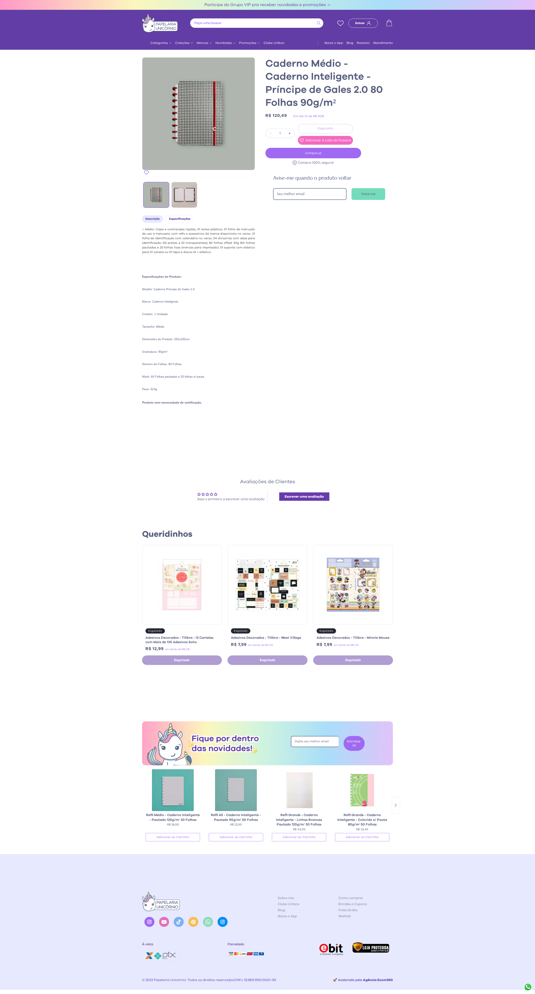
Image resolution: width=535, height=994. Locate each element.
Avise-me (368, 194)
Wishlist (344, 916)
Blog (349, 43)
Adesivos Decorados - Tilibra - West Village (266, 637)
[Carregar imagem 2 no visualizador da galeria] (184, 195)
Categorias (159, 43)
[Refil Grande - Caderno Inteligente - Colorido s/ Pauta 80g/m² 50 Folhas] (362, 790)
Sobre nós (286, 898)
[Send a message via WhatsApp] (528, 987)
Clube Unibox (274, 43)
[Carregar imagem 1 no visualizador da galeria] (156, 195)
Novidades (223, 43)
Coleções (182, 43)
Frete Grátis (348, 910)
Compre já (313, 153)
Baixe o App (334, 43)
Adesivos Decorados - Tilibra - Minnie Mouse (353, 637)
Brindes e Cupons (352, 904)
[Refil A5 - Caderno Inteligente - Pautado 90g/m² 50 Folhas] (236, 790)
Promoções (247, 43)
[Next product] (396, 805)
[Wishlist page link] (340, 23)
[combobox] (256, 23)
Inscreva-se (354, 743)
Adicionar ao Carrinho (173, 837)
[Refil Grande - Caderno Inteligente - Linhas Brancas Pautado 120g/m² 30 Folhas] (299, 790)
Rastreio (363, 43)
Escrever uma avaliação (304, 496)
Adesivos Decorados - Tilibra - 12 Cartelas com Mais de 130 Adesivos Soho (179, 640)
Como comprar (350, 898)
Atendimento (383, 43)
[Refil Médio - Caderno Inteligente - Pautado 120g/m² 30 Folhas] (173, 790)
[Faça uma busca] (318, 23)
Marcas (202, 43)
